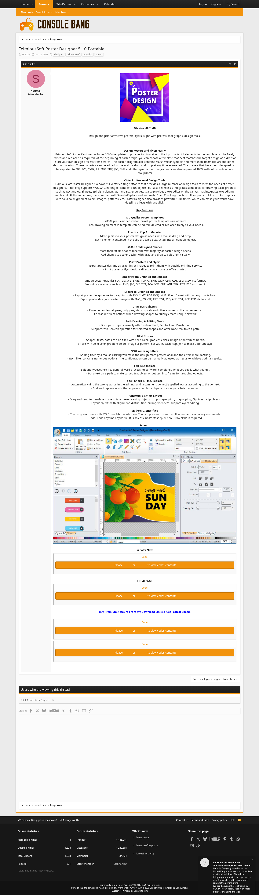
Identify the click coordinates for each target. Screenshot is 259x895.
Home (25, 4)
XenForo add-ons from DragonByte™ (118, 887)
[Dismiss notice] (252, 860)
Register (142, 565)
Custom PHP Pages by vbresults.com (129, 890)
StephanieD (120, 863)
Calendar (110, 4)
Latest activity (145, 853)
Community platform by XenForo (130, 884)
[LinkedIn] (50, 710)
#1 (235, 64)
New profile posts (147, 845)
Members (60, 12)
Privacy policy (219, 820)
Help (232, 820)
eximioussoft (73, 54)
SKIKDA (26, 54)
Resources (87, 4)
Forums (44, 4)
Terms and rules (200, 820)
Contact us (182, 820)
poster (99, 54)
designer (59, 54)
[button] (32, 4)
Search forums (44, 12)
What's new (64, 4)
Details (184, 887)
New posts (27, 12)
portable (87, 54)
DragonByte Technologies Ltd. (165, 887)
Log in (128, 565)
